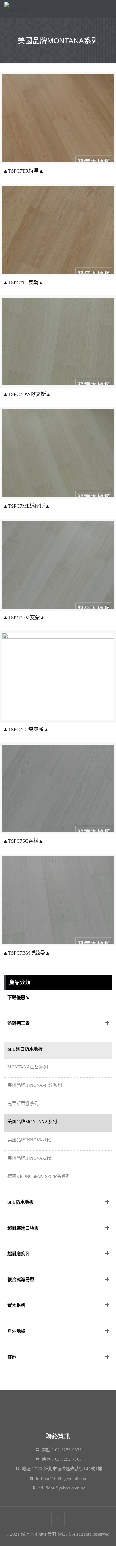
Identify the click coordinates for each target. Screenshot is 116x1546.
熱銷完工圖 (18, 1023)
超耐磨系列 (18, 1253)
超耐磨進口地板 (23, 1228)
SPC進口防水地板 (25, 1049)
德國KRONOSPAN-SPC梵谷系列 (38, 1176)
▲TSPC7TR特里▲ (23, 171)
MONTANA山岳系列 (27, 1067)
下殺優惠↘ (18, 997)
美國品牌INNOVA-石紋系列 (34, 1085)
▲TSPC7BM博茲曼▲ (26, 953)
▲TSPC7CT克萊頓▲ (26, 729)
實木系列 (16, 1305)
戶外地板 (16, 1331)
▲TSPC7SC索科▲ (23, 841)
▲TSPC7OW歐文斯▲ (27, 394)
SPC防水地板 (20, 1202)
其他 (11, 1357)
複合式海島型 (20, 1279)
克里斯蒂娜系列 (23, 1103)
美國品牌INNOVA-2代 (29, 1158)
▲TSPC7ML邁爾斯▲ (26, 506)
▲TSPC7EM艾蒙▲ (24, 617)
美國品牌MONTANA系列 (32, 1121)
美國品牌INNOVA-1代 (29, 1140)
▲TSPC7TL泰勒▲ (23, 283)
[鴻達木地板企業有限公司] (16, 8)
